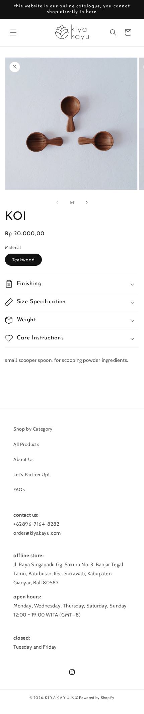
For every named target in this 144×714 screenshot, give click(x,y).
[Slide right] (86, 202)
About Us (23, 459)
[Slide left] (57, 202)
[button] (13, 32)
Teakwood (23, 260)
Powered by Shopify (97, 697)
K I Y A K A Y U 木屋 (61, 697)
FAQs (19, 489)
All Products (26, 444)
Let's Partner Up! (31, 474)
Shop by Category (33, 429)
